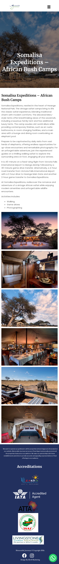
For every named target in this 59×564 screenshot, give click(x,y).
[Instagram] (32, 555)
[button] (49, 7)
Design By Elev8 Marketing (30, 560)
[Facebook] (24, 555)
